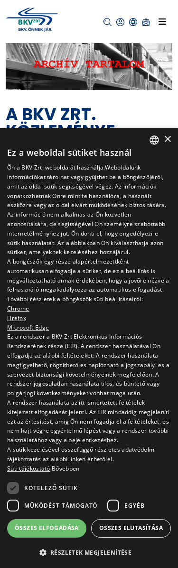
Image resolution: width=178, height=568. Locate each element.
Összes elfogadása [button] (47, 528)
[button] (107, 22)
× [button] (167, 139)
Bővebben (65, 468)
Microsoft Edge (28, 327)
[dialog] (89, 348)
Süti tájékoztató (28, 468)
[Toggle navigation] (162, 21)
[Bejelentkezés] (120, 22)
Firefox (16, 318)
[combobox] (154, 140)
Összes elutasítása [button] (131, 528)
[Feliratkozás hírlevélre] (146, 22)
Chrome (18, 308)
